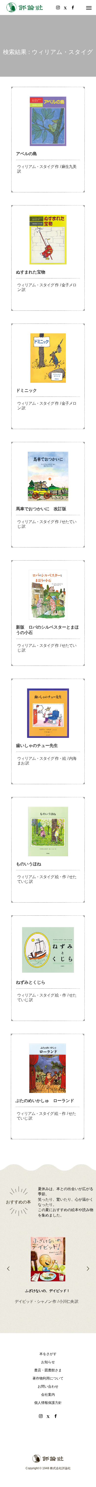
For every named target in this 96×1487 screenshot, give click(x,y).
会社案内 (48, 1394)
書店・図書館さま (48, 1370)
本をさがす (48, 1354)
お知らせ (48, 1362)
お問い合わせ (48, 1386)
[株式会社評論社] (24, 7)
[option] (48, 1262)
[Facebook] (55, 1416)
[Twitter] (48, 1416)
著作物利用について (48, 1378)
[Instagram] (40, 1416)
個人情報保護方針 (48, 1403)
